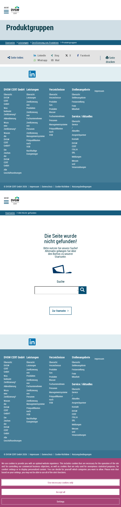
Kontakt (75, 138)
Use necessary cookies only (60, 482)
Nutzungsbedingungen (82, 187)
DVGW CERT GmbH (14, 89)
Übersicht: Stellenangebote (79, 96)
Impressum (99, 90)
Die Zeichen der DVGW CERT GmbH (7, 157)
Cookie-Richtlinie (62, 187)
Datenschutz (47, 187)
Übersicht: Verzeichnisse (55, 96)
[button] (40, 55)
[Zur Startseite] (44, 332)
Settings (60, 501)
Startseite (10, 42)
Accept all (60, 492)
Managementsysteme (58, 124)
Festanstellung (78, 101)
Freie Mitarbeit (75, 107)
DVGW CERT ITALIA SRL (75, 148)
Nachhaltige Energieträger (32, 152)
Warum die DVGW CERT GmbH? (7, 139)
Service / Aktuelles (82, 116)
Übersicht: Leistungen (31, 96)
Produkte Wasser (53, 110)
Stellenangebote (81, 89)
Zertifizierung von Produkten (45, 42)
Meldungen (76, 156)
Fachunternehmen (57, 116)
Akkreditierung (10, 118)
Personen (53, 120)
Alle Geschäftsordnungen (13, 171)
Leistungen (23, 42)
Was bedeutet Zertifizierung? (10, 111)
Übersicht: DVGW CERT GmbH (8, 99)
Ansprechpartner (79, 134)
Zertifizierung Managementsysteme (35, 134)
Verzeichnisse (57, 89)
